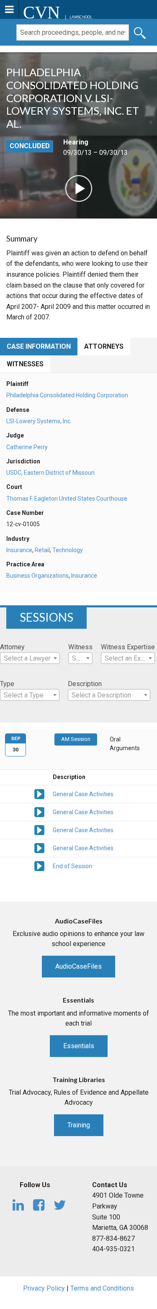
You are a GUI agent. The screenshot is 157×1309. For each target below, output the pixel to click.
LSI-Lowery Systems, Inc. (39, 421)
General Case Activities (83, 794)
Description (85, 684)
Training (78, 1125)
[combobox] (30, 658)
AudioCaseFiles (78, 966)
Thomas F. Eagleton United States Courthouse (66, 498)
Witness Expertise (128, 647)
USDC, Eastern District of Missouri (50, 472)
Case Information (39, 346)
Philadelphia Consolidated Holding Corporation (67, 395)
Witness (80, 647)
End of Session (72, 866)
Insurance (19, 550)
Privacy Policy (44, 1288)
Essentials (78, 1046)
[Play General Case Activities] (39, 793)
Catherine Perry (27, 447)
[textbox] (29, 658)
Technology (67, 550)
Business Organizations (37, 575)
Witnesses (25, 364)
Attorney (12, 647)
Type (7, 684)
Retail (42, 550)
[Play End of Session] (39, 865)
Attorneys (104, 346)
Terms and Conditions (102, 1288)
